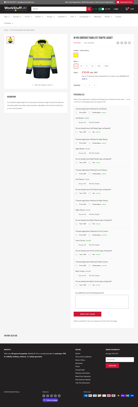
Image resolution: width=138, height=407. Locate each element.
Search (77, 353)
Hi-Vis (27, 17)
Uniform (38, 17)
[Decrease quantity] (84, 85)
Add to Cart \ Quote (87, 314)
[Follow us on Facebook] (43, 395)
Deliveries (78, 363)
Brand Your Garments (83, 376)
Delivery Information (82, 373)
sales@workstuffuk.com (25, 2)
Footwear (61, 17)
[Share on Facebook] (117, 42)
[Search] (88, 9)
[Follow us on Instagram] (51, 395)
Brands (107, 17)
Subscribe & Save (126, 2)
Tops (5, 17)
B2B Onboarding (87, 2)
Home (6, 30)
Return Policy (80, 360)
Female (49, 17)
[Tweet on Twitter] (125, 42)
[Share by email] (129, 42)
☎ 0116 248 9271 (10, 2)
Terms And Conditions (83, 357)
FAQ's (77, 366)
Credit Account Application (104, 2)
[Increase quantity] (95, 85)
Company (7, 23)
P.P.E (72, 17)
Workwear (97, 17)
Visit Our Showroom (82, 383)
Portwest (77, 43)
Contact (118, 17)
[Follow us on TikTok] (55, 395)
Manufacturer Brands (82, 380)
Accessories (84, 17)
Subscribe (112, 366)
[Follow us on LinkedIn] (59, 395)
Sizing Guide (80, 370)
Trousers (16, 17)
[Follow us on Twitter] (47, 395)
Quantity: (77, 85)
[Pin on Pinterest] (121, 42)
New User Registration (73, 2)
